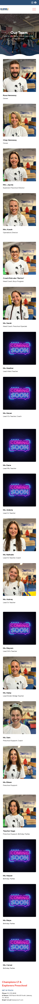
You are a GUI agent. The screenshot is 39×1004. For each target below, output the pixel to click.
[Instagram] (32, 2)
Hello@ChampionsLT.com (14, 1000)
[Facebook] (35, 2)
